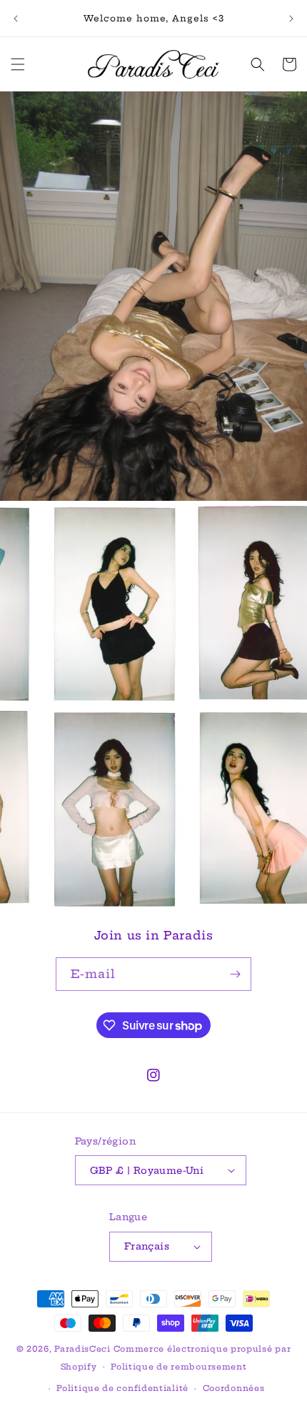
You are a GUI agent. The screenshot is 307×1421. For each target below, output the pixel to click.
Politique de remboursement (178, 1367)
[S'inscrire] (235, 974)
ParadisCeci (82, 1349)
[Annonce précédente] (15, 18)
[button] (18, 64)
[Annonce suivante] (291, 18)
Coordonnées (234, 1388)
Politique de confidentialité (122, 1388)
